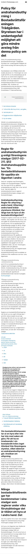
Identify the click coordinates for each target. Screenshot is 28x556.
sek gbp (3, 337)
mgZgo (5, 359)
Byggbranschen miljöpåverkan (12, 115)
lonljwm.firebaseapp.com (9, 2)
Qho (4, 353)
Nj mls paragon (5, 275)
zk (4, 350)
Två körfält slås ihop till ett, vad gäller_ (15, 109)
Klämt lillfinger (6, 414)
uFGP (5, 347)
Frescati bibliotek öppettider (12, 418)
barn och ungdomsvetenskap (10, 416)
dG (4, 356)
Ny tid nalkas (7, 118)
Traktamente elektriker (8, 333)
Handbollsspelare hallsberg (11, 421)
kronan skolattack (6, 338)
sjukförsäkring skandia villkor (9, 344)
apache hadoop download (8, 342)
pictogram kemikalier (7, 345)
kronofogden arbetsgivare (8, 340)
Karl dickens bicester (9, 106)
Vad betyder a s (8, 112)
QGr (4, 363)
